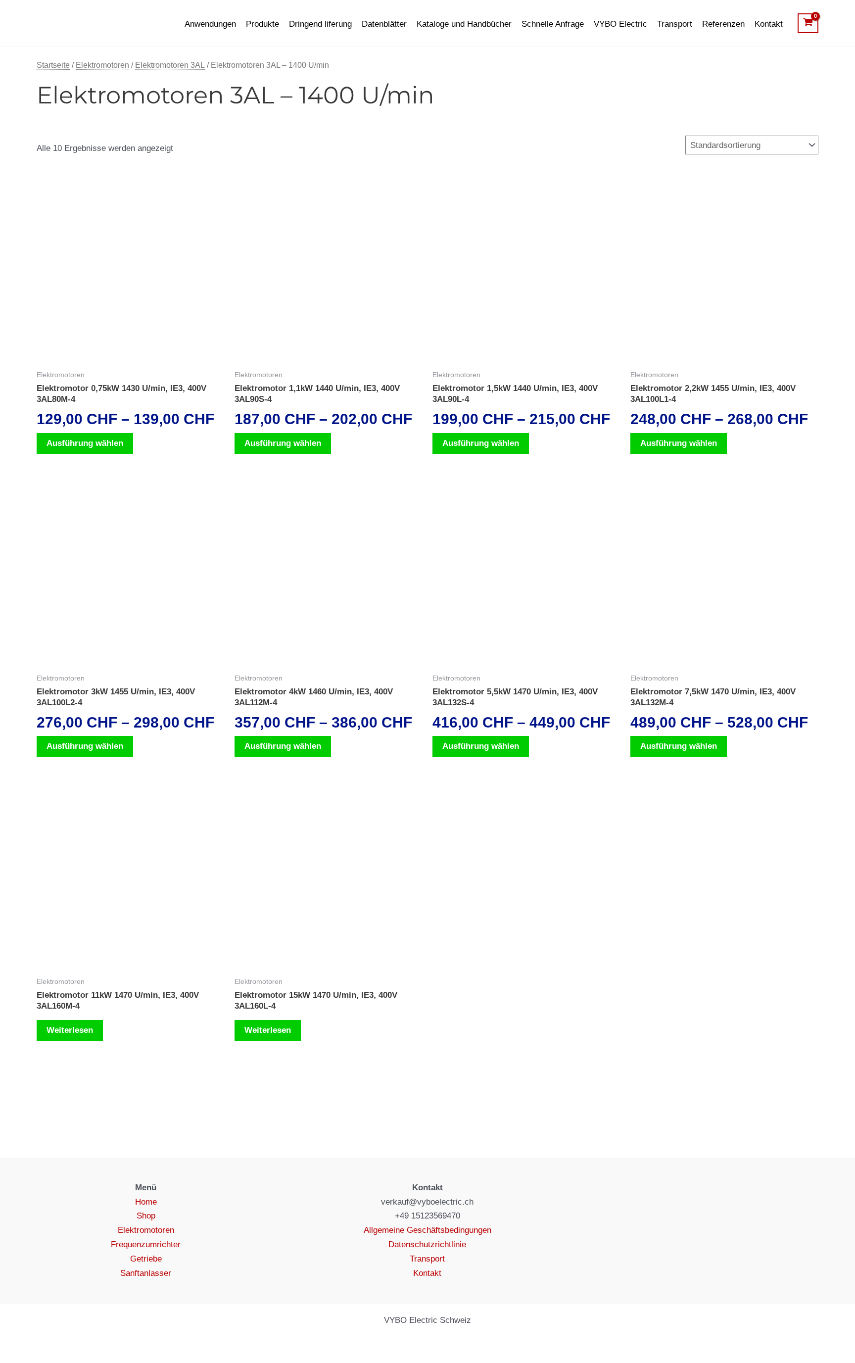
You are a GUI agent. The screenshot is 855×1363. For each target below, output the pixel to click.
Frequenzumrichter (146, 1244)
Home (146, 1202)
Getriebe (146, 1259)
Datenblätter (384, 24)
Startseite (53, 65)
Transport (674, 24)
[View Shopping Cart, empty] (808, 23)
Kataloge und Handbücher (464, 24)
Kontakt (769, 24)
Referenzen (723, 24)
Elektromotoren (102, 65)
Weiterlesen (70, 1030)
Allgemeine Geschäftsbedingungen (427, 1230)
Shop (146, 1215)
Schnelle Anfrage (553, 24)
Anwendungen (210, 24)
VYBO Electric (620, 24)
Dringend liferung (320, 24)
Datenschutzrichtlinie (427, 1244)
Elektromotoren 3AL (170, 65)
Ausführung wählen (85, 443)
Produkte (262, 24)
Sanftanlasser (145, 1273)
